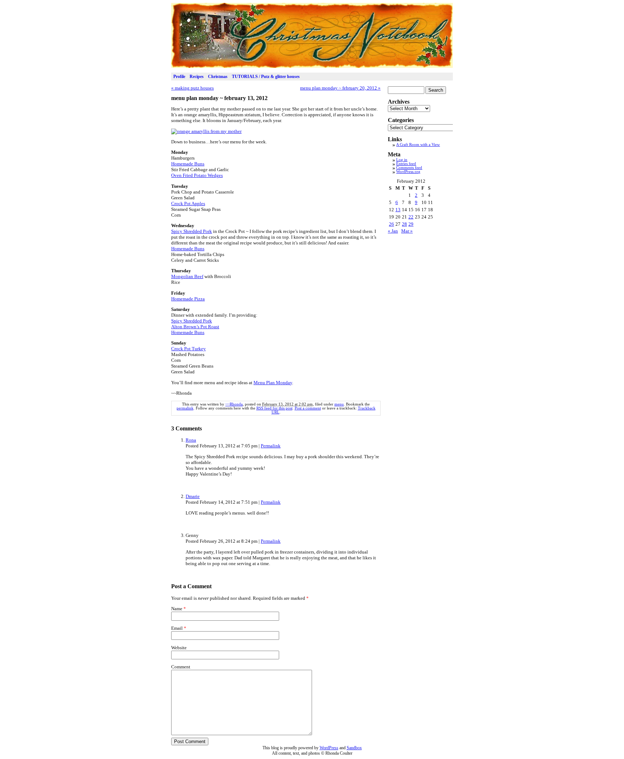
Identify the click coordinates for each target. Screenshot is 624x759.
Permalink (271, 445)
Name (176, 608)
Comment (180, 666)
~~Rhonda (234, 404)
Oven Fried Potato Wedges (197, 175)
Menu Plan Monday (273, 382)
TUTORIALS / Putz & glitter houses (266, 76)
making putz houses (192, 88)
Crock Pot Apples (188, 203)
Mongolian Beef (187, 276)
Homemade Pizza (188, 299)
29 (410, 224)
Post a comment (308, 408)
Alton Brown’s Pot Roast (195, 326)
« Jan (393, 231)
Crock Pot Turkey (188, 348)
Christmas (218, 76)
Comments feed (409, 168)
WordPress (329, 747)
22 (410, 217)
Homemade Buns (187, 163)
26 (391, 224)
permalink (185, 408)
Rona (191, 440)
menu (339, 404)
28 (404, 224)
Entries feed (406, 164)
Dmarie (193, 496)
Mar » (407, 231)
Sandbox (354, 747)
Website (179, 647)
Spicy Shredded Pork (191, 231)
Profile (179, 76)
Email (177, 628)
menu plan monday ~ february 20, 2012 (340, 88)
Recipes (197, 76)
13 (397, 209)
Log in (401, 160)
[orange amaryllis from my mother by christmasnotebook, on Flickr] (206, 131)
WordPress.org (408, 172)
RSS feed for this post (274, 408)
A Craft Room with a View (418, 145)
